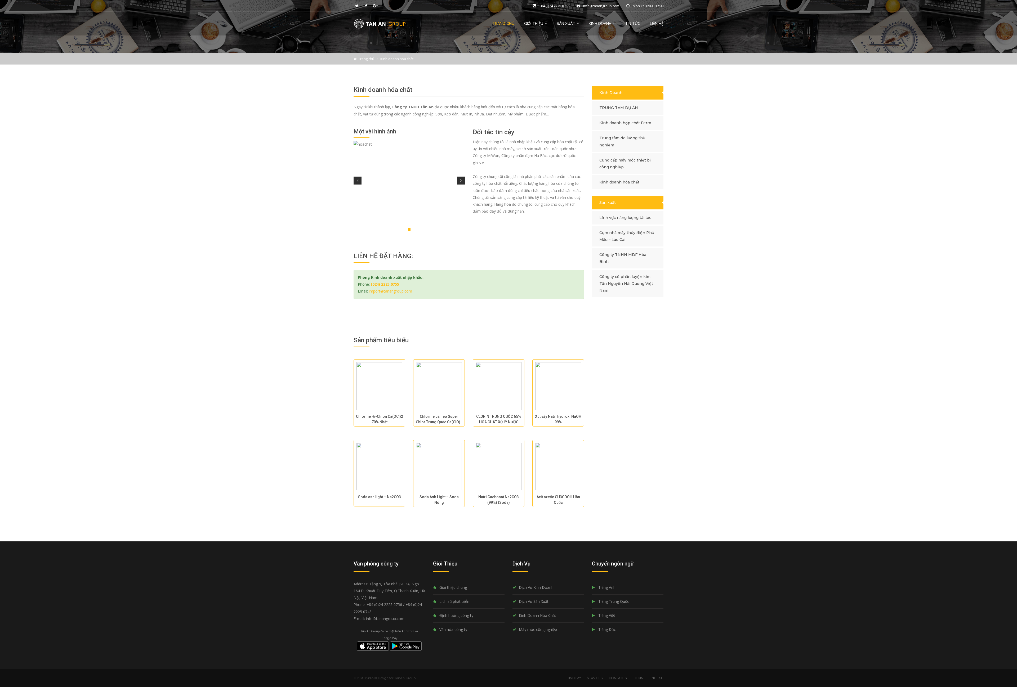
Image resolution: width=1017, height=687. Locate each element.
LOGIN (638, 678)
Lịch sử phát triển (454, 601)
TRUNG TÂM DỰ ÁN (618, 107)
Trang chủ (503, 23)
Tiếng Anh (606, 587)
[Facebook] (366, 6)
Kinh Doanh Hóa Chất (537, 615)
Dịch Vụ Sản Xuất (533, 601)
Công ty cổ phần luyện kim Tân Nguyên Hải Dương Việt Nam (626, 283)
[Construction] (380, 23)
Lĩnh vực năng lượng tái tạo (625, 217)
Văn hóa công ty (453, 629)
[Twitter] (357, 6)
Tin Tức (632, 23)
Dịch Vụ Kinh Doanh (536, 587)
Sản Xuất (566, 23)
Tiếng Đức (607, 629)
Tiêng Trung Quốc (613, 601)
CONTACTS (618, 678)
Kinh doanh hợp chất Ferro (625, 122)
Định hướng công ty (456, 615)
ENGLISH (656, 678)
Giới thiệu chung (453, 587)
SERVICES (595, 678)
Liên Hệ (656, 23)
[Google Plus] (375, 6)
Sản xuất (607, 202)
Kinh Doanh (600, 23)
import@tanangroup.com (390, 291)
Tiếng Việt (606, 615)
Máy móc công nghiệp (538, 629)
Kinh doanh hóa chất (619, 182)
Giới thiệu (533, 23)
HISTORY (574, 678)
